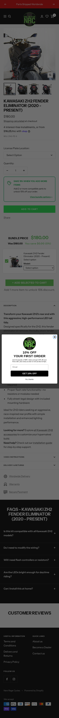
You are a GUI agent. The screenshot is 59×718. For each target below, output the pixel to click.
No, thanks (29, 379)
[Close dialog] (54, 337)
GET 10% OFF (29, 373)
